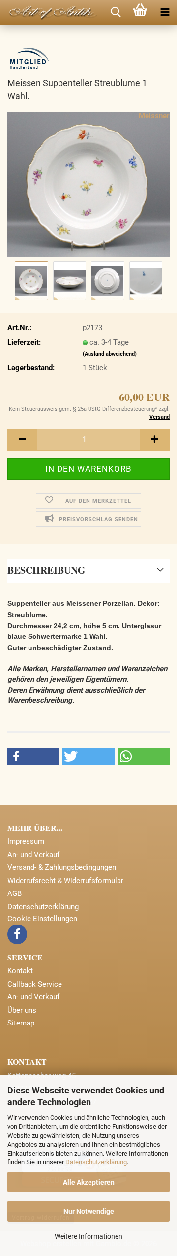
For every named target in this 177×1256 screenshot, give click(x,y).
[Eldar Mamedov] (49, 12)
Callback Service (34, 984)
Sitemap (20, 1023)
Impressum (25, 841)
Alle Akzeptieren (89, 1182)
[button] (22, 440)
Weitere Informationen (88, 1236)
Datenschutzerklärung (96, 1162)
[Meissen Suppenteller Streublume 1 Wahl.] (88, 184)
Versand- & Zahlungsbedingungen (61, 867)
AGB (14, 893)
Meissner (154, 115)
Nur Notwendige (88, 1211)
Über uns (21, 1010)
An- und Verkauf (33, 854)
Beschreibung (46, 570)
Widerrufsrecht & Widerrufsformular (65, 880)
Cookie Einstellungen (42, 918)
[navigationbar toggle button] (164, 12)
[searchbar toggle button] (115, 12)
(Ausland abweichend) (110, 354)
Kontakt (20, 970)
